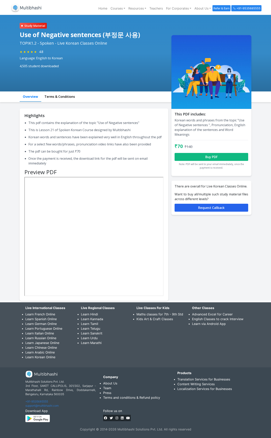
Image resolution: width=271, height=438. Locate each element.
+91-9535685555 (36, 401)
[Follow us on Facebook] (105, 418)
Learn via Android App (209, 324)
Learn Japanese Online (42, 343)
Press (107, 393)
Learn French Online (40, 314)
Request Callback (211, 208)
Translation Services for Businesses (203, 379)
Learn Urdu (89, 338)
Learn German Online (41, 324)
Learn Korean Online (40, 357)
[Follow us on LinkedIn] (122, 418)
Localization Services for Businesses (204, 389)
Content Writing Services (196, 384)
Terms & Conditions (59, 96)
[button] (118, 8)
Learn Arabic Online (40, 352)
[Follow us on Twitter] (111, 418)
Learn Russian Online (40, 338)
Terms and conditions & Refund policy (131, 398)
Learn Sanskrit (91, 333)
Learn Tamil (89, 324)
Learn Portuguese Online (43, 328)
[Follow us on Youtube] (128, 418)
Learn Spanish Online (41, 319)
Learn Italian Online (39, 333)
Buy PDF (211, 157)
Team (107, 388)
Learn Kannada (92, 319)
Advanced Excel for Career (212, 314)
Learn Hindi (89, 314)
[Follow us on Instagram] (117, 418)
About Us (110, 383)
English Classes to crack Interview (217, 319)
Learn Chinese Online (41, 348)
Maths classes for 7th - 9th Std (159, 314)
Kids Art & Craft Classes (154, 319)
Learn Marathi (91, 343)
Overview (30, 96)
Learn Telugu (90, 328)
